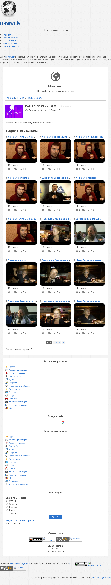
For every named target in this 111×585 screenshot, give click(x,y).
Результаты (11, 520)
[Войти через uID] (43, 422)
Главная (10, 97)
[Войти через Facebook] (53, 422)
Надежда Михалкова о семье (58, 301)
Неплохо (13, 507)
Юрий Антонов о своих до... (91, 260)
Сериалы (12, 392)
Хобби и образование (18, 405)
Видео (20, 97)
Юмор (11, 408)
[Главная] (55, 80)
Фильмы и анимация (18, 402)
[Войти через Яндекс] (58, 422)
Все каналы (13, 481)
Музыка (12, 379)
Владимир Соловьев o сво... (57, 177)
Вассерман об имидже (88, 218)
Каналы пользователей (18, 484)
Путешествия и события (19, 386)
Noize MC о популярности (89, 136)
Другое (12, 367)
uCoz (71, 563)
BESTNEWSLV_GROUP (20, 563)
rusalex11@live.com (101, 577)
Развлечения (14, 389)
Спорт (11, 395)
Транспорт (13, 399)
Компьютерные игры (18, 370)
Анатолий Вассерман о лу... (23, 301)
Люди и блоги (34, 97)
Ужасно (13, 513)
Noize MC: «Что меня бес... (22, 218)
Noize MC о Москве (86, 177)
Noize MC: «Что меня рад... (22, 136)
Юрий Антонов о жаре (88, 301)
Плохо (12, 510)
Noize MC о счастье (18, 177)
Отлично (13, 500)
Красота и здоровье (17, 373)
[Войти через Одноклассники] (68, 422)
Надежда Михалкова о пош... (58, 218)
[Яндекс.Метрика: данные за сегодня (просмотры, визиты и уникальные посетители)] (48, 539)
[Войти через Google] (63, 422)
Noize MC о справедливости (57, 136)
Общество (13, 383)
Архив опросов (27, 520)
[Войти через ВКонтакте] (48, 422)
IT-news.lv (10, 56)
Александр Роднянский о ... (57, 260)
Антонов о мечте (17, 260)
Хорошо (13, 504)
